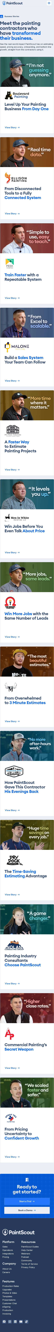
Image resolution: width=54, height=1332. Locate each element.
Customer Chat (9, 1303)
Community (26, 1260)
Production (7, 1310)
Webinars (25, 1253)
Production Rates (10, 1286)
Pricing (5, 1257)
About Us (7, 1269)
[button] (49, 3)
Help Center (27, 1250)
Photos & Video (9, 1293)
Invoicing (6, 1313)
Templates (7, 1296)
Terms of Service (29, 1264)
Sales (5, 1246)
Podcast (25, 1257)
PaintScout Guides (30, 1246)
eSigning (6, 1307)
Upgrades (7, 1289)
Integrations (8, 1253)
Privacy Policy (28, 1267)
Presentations (8, 1300)
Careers (6, 1272)
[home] (12, 3)
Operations (7, 1250)
